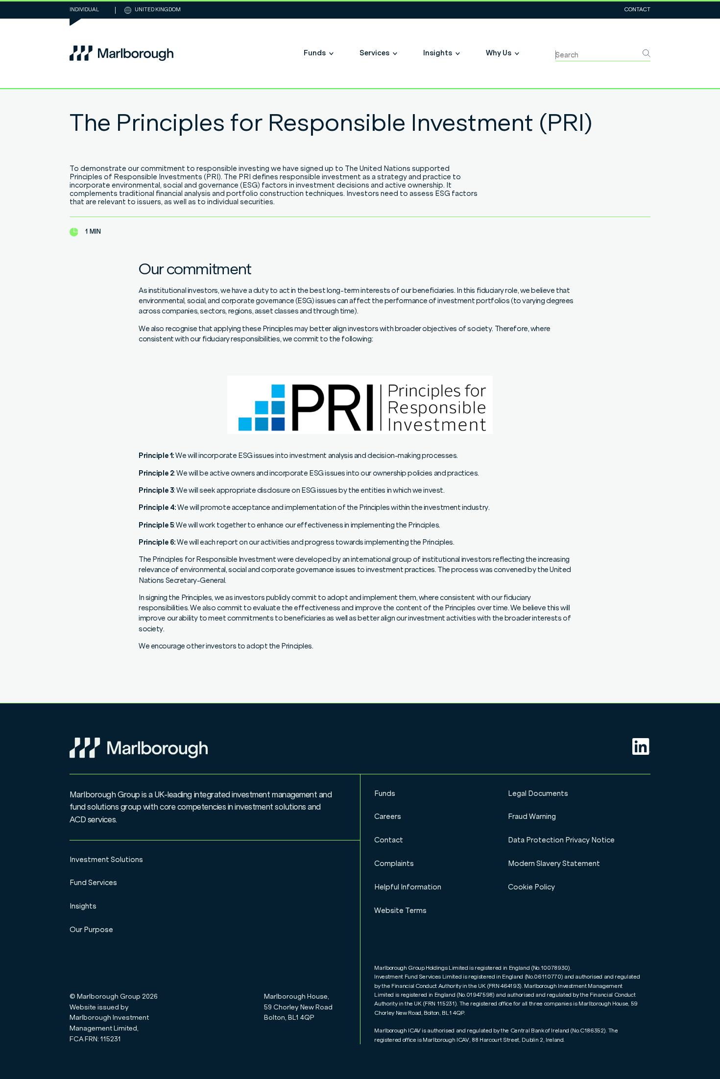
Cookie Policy (531, 887)
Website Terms (400, 910)
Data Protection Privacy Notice (561, 840)
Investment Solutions (106, 859)
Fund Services (93, 882)
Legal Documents (538, 793)
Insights (83, 906)
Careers (387, 816)
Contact (637, 10)
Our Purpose (91, 929)
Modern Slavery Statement (554, 863)
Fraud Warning (532, 816)
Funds (384, 793)
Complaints (394, 863)
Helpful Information (407, 887)
